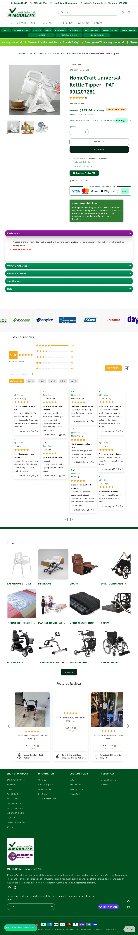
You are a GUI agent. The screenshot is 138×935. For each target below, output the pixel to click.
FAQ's (72, 780)
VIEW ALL (6, 30)
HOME (22, 53)
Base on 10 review (16, 361)
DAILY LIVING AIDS (91, 30)
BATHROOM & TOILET (21, 30)
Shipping (73, 115)
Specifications (14, 281)
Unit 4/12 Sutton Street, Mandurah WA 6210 (103, 3)
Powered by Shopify (72, 929)
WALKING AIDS (60, 30)
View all (69, 672)
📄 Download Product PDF (84, 173)
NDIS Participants (45, 784)
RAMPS (105, 623)
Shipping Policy (76, 789)
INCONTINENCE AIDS (110, 30)
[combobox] (88, 12)
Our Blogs (42, 794)
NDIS (9, 288)
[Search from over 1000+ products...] (116, 12)
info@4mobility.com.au (63, 3)
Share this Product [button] (80, 180)
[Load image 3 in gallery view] (41, 127)
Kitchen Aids (75, 53)
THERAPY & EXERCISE (69, 35)
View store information (82, 166)
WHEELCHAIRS (75, 30)
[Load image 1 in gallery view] (13, 127)
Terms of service (112, 929)
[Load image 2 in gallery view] (27, 127)
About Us (42, 780)
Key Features (13, 233)
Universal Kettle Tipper (18, 265)
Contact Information (47, 798)
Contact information (124, 932)
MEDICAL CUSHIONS (97, 35)
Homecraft (84, 70)
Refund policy (86, 929)
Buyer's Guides (44, 789)
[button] (35, 23)
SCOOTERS (41, 35)
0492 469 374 (38, 3)
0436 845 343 (19, 3)
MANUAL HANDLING (128, 30)
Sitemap (104, 784)
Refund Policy (76, 784)
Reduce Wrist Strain (16, 273)
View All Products (108, 780)
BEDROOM (37, 30)
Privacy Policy (75, 794)
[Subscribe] (52, 906)
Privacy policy (99, 929)
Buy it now (99, 149)
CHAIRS (48, 30)
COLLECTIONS (36, 53)
